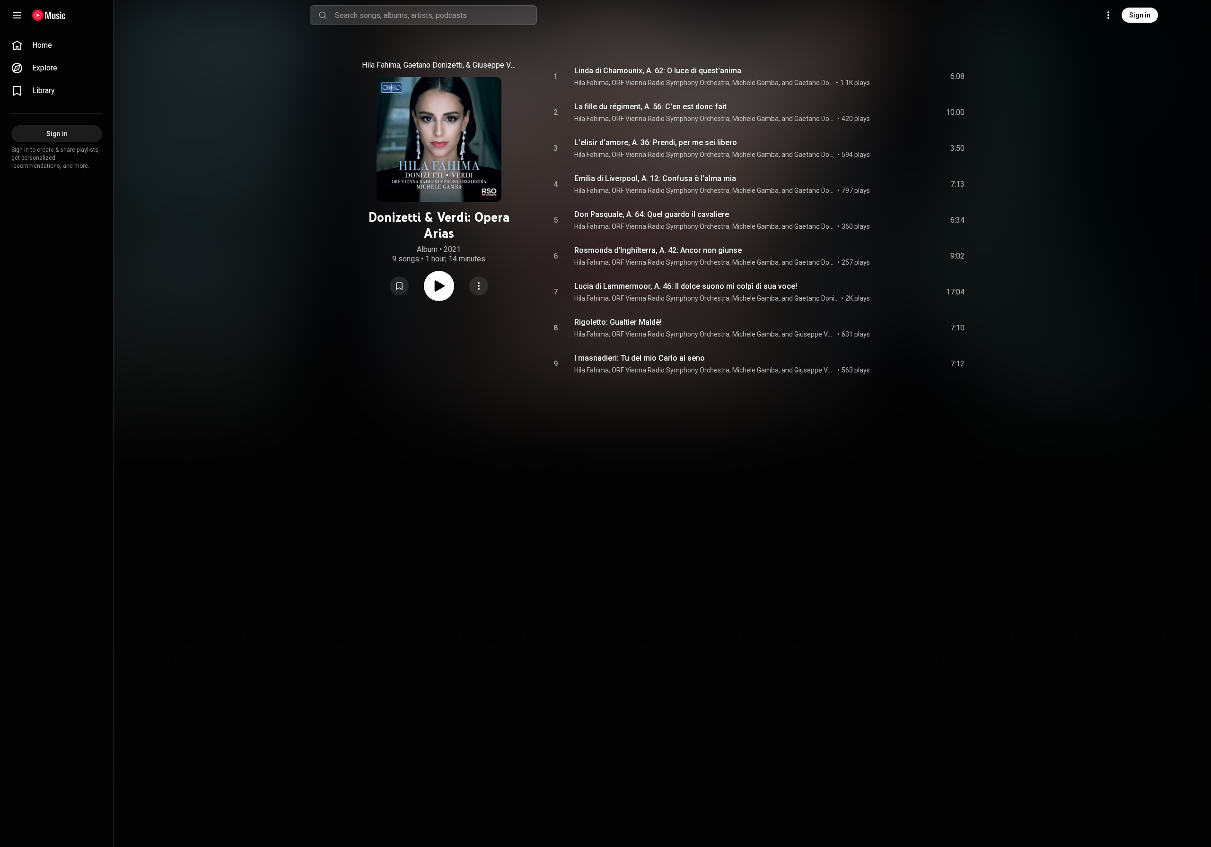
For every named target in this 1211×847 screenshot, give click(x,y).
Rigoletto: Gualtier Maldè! (618, 322)
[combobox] (435, 15)
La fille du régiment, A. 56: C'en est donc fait (650, 106)
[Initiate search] (322, 15)
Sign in (1139, 15)
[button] (399, 286)
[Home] (49, 15)
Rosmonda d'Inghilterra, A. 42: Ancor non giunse (658, 250)
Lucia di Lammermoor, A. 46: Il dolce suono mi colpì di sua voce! (685, 286)
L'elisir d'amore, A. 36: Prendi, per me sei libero (655, 142)
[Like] (886, 76)
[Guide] (17, 15)
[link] (57, 45)
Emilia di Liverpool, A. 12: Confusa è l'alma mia (655, 178)
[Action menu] (478, 286)
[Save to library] (399, 286)
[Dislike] (904, 76)
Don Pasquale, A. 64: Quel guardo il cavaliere (651, 214)
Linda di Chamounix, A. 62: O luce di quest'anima (657, 70)
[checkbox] (958, 76)
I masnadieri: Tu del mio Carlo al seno (639, 358)
